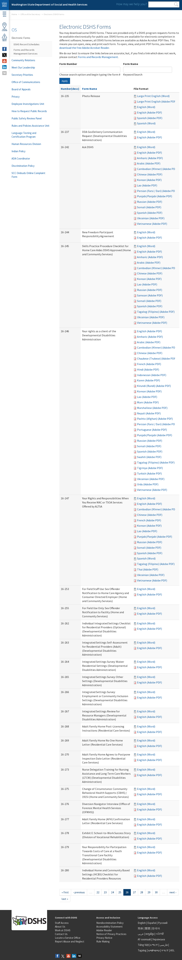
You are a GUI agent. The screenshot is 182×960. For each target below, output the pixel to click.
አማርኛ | (154, 945)
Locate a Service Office (67, 937)
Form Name (130, 64)
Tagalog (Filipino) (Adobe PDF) (156, 311)
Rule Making (103, 941)
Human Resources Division (26, 144)
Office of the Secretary (30, 14)
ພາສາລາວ (154, 950)
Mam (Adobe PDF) (148, 402)
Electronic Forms (21, 38)
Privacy (16, 96)
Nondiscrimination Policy (110, 923)
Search (176, 4)
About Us (60, 926)
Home (14, 14)
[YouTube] (68, 956)
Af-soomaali (144, 939)
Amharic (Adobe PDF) (150, 158)
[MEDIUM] (4, 73)
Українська (158, 939)
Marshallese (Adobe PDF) (152, 408)
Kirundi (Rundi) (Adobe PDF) (154, 386)
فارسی (163, 945)
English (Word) (146, 107)
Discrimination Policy (23, 165)
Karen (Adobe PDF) (148, 380)
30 (156, 892)
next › (172, 892)
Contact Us (61, 934)
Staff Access (62, 923)
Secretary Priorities (22, 74)
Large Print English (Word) (153, 96)
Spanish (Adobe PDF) (149, 118)
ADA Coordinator (21, 158)
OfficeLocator (4, 30)
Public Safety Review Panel (27, 118)
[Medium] (79, 956)
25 (119, 892)
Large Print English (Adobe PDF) (156, 101)
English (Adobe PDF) (149, 112)
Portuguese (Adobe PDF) (152, 429)
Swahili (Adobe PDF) (149, 457)
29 (149, 892)
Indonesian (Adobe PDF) (151, 375)
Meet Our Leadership (23, 67)
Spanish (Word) (146, 123)
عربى (141, 934)
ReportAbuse (4, 40)
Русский (162, 923)
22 (98, 892)
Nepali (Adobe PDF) (149, 413)
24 (112, 892)
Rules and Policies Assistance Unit (30, 125)
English (142, 923)
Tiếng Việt (143, 945)
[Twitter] (62, 956)
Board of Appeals (21, 89)
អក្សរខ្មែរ (150, 934)
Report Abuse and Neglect (69, 941)
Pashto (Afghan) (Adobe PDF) (155, 418)
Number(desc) (70, 88)
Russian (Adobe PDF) (149, 201)
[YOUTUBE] (4, 61)
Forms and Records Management (98, 57)
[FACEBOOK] (4, 49)
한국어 (156, 928)
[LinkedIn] (73, 956)
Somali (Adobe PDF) (149, 207)
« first (65, 892)
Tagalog (142, 950)
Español (152, 923)
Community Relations (23, 60)
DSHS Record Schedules (26, 44)
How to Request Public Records (29, 111)
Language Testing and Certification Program (24, 134)
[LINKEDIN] (4, 67)
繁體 (148, 928)
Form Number (68, 64)
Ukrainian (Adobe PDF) (150, 218)
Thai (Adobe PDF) (147, 569)
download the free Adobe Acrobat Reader (84, 47)
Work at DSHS (62, 930)
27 (134, 892)
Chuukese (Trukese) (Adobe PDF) (156, 358)
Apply (65, 80)
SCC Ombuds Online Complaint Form (28, 174)
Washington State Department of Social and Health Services (49, 4)
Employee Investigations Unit (28, 104)
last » (64, 899)
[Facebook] (57, 956)
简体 (140, 928)
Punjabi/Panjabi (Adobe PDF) (154, 196)
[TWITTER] (4, 55)
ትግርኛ (164, 950)
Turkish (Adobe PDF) (149, 473)
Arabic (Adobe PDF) (148, 163)
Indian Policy (18, 151)
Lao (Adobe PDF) (147, 185)
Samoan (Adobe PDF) (150, 295)
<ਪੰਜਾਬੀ (160, 934)
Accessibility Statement (109, 926)
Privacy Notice (104, 937)
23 (105, 892)
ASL (172, 950)
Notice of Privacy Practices (111, 934)
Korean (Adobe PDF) (149, 180)
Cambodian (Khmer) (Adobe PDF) (157, 169)
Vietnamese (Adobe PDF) (152, 223)
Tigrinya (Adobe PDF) (150, 468)
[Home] (4, 5)
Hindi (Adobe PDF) (148, 369)
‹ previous (79, 892)
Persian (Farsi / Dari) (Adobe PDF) (157, 191)
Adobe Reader (104, 930)
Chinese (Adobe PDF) (149, 174)
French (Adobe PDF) (149, 364)
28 (141, 892)
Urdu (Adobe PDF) (147, 484)
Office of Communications (26, 82)
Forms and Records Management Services (26, 51)
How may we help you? (131, 4)
